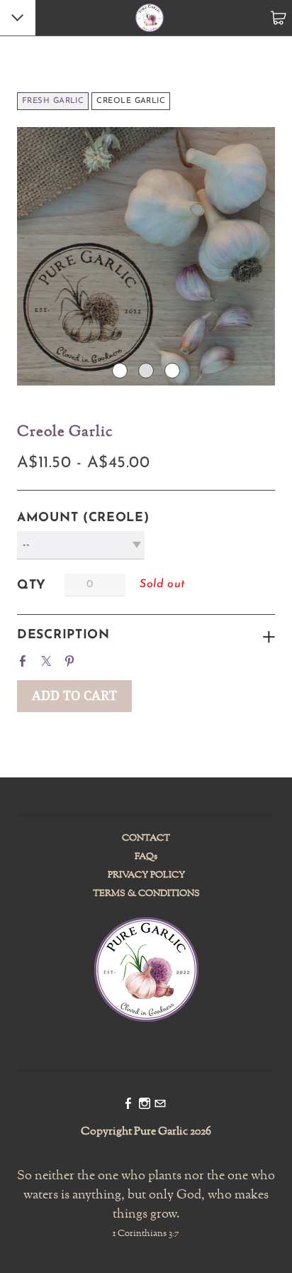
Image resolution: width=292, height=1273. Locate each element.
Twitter (48, 658)
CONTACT (146, 838)
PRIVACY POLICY (146, 875)
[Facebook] (128, 1104)
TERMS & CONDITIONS (146, 893)
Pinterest (72, 658)
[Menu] (18, 19)
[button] (74, 696)
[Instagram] (144, 1104)
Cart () (278, 18)
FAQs (146, 857)
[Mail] (160, 1104)
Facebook (25, 658)
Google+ (96, 656)
